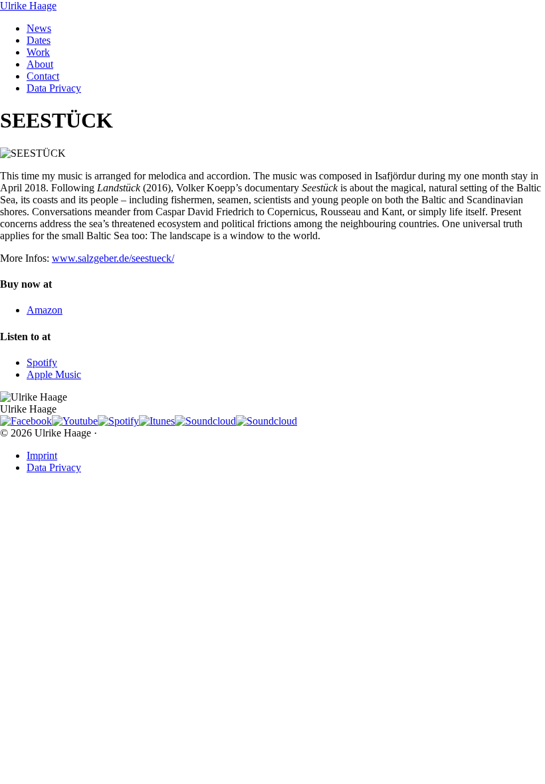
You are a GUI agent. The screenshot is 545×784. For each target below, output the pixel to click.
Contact (43, 76)
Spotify (42, 362)
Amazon (44, 310)
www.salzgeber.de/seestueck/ (113, 258)
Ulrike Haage (28, 5)
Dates (39, 40)
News (39, 28)
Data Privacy (54, 88)
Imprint (42, 455)
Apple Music (54, 374)
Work (38, 52)
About (40, 64)
